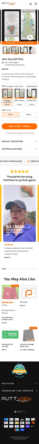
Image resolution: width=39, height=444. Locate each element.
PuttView (8, 383)
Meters (28, 114)
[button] (7, 302)
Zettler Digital (22, 438)
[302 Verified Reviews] (19, 379)
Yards (10, 114)
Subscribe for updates (17, 391)
